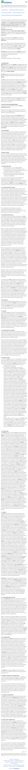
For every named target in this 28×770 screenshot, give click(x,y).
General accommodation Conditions (16, 9)
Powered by (14, 768)
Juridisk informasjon (7, 765)
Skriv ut (24, 751)
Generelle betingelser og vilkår (18, 765)
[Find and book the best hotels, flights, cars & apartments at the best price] (6, 2)
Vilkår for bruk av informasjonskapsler (16, 766)
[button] (26, 2)
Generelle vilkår (5, 9)
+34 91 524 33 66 (14, 763)
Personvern (5, 766)
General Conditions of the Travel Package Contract (12, 15)
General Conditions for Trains (19, 12)
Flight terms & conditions (7, 12)
